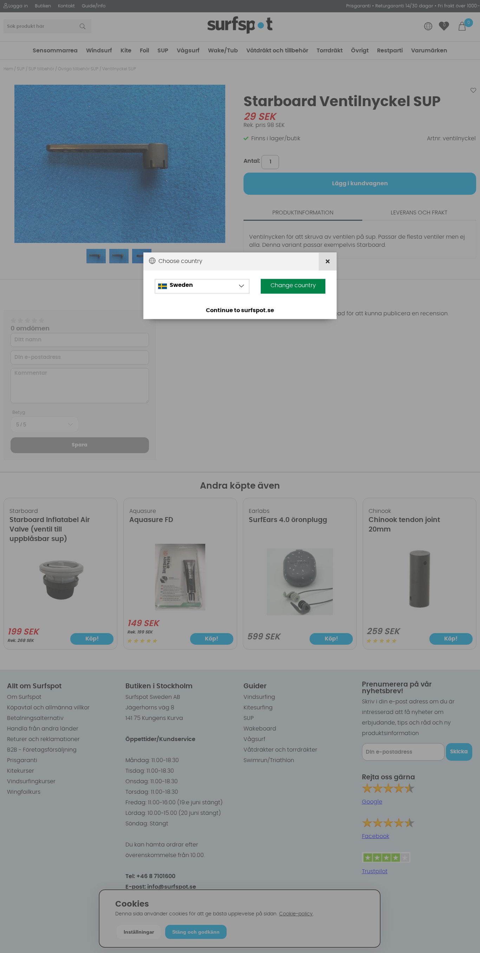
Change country (293, 286)
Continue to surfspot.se (240, 311)
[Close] (328, 262)
